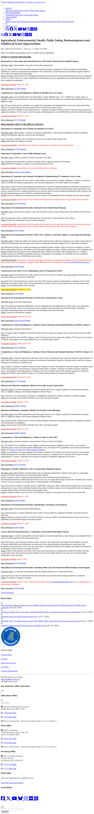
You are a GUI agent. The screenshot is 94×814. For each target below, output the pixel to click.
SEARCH (5, 812)
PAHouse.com (11, 26)
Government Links (8, 663)
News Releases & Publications (29, 21)
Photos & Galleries (49, 21)
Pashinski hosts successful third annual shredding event (24, 625)
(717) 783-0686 (10, 764)
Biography (10, 10)
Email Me (5, 667)
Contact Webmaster (9, 671)
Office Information (37, 10)
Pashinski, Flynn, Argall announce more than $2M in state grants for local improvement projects (40, 621)
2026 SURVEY (11, 17)
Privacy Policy (6, 655)
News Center (11, 21)
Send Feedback (7, 593)
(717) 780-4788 (10, 768)
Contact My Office (30, 15)
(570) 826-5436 (10, 717)
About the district (16, 783)
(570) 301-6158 (10, 739)
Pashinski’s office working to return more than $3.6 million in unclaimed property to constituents (40, 612)
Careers (4, 659)
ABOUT (9, 8)
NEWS (8, 19)
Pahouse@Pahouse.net (10, 679)
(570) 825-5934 (10, 713)
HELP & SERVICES (13, 13)
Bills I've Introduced (66, 21)
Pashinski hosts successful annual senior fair (19, 616)
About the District (22, 10)
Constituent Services (14, 15)
